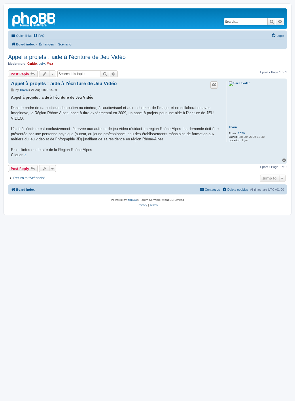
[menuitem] (39, 35)
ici (25, 155)
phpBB (132, 199)
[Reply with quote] (214, 84)
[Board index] (34, 18)
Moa (50, 63)
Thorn (233, 127)
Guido (32, 63)
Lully (42, 63)
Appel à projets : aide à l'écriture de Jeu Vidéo (67, 57)
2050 (241, 133)
